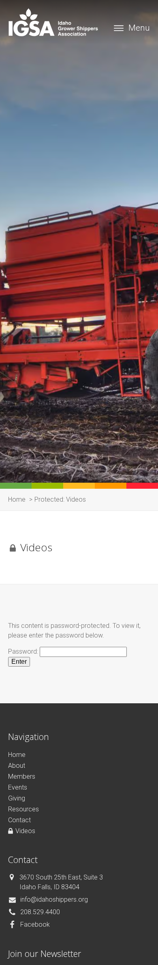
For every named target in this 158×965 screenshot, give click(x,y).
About (16, 765)
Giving (16, 798)
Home (17, 755)
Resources (23, 809)
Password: (24, 651)
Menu (139, 28)
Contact (19, 820)
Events (17, 787)
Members (21, 776)
